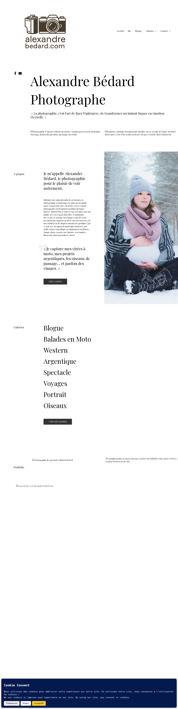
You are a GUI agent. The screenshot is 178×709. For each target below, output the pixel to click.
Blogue (54, 327)
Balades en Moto (67, 339)
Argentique (60, 361)
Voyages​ (55, 383)
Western (56, 350)
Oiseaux (55, 405)
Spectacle (57, 372)
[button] (155, 31)
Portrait (55, 394)
